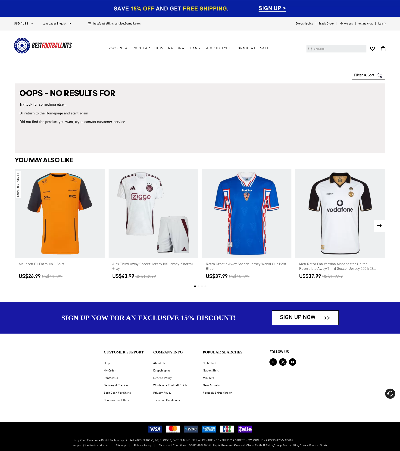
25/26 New (118, 48)
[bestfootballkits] (43, 45)
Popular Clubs (148, 48)
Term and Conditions (166, 400)
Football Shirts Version (217, 392)
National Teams (184, 48)
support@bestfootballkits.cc (90, 445)
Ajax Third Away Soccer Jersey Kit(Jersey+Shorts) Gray (152, 266)
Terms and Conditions (172, 445)
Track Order (326, 23)
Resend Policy (162, 378)
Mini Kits (208, 378)
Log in (382, 23)
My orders (346, 23)
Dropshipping (304, 23)
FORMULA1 (246, 48)
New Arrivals (211, 385)
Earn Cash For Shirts (117, 392)
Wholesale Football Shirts (170, 385)
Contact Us (111, 378)
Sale (264, 48)
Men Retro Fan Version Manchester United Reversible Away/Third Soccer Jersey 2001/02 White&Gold (336, 266)
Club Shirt (209, 363)
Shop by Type (218, 48)
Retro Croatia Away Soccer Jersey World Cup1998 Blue (246, 266)
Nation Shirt (211, 370)
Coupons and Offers (116, 400)
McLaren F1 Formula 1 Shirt (41, 264)
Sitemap (121, 445)
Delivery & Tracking (116, 385)
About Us (159, 363)
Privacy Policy (162, 392)
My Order (110, 370)
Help (107, 363)
